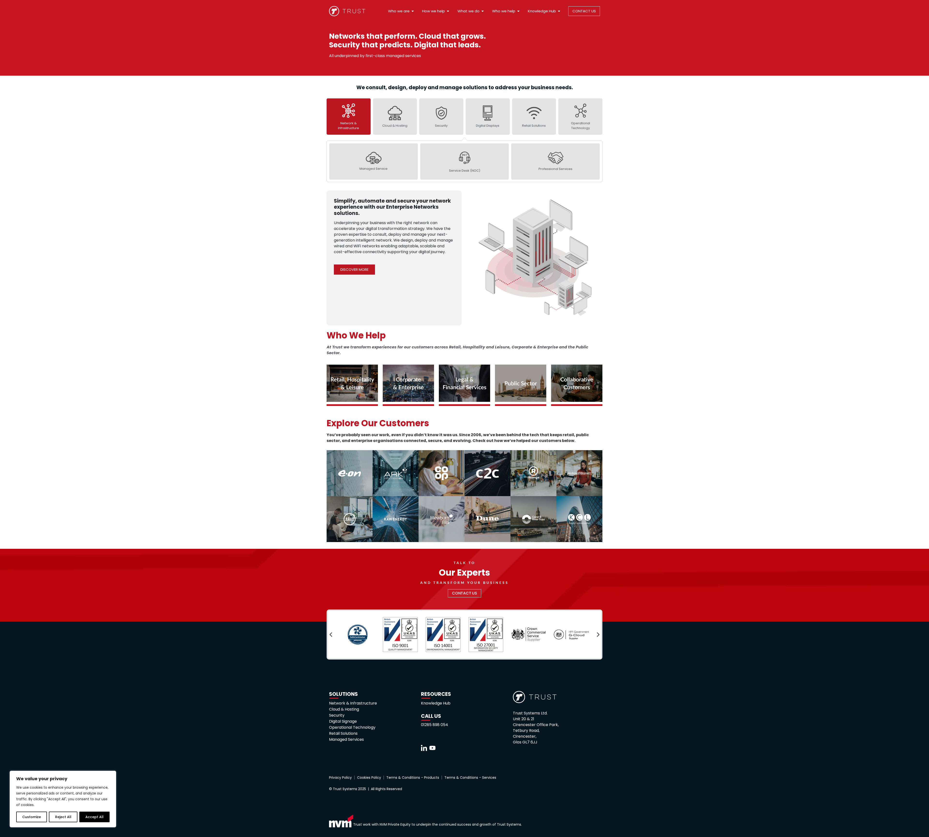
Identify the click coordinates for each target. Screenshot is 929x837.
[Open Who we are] (412, 11)
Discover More (354, 269)
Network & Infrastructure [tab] (348, 125)
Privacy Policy (340, 777)
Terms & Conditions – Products (412, 777)
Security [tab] (441, 125)
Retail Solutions (343, 733)
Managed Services (346, 739)
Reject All (63, 817)
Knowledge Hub (435, 703)
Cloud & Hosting (344, 709)
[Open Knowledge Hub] (559, 11)
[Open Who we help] (518, 11)
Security (337, 715)
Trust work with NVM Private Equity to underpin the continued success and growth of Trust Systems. (437, 824)
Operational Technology (352, 727)
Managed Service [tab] (374, 168)
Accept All (94, 817)
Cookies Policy (369, 777)
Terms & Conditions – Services (470, 777)
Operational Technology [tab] (580, 125)
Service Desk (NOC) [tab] (464, 170)
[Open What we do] (482, 11)
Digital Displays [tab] (487, 125)
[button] (331, 634)
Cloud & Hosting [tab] (394, 125)
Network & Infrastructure (353, 703)
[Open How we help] (448, 11)
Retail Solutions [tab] (534, 125)
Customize (31, 817)
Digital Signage (343, 721)
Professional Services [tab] (555, 169)
